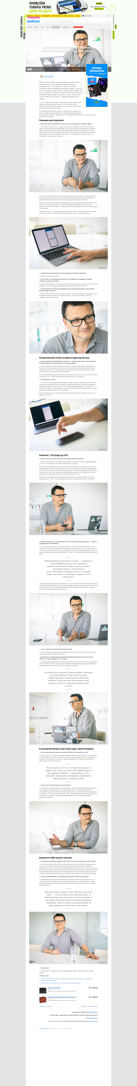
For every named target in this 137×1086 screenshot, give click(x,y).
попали (85, 752)
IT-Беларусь (52, 1028)
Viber (95, 1015)
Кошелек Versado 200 (54, 988)
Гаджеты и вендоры (44, 1028)
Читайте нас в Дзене (91, 1018)
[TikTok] (107, 27)
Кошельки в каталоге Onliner (89, 1006)
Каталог (61, 1028)
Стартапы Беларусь (67, 1028)
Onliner (57, 1028)
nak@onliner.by (94, 1021)
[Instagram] (102, 27)
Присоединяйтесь (92, 1012)
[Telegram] (99, 27)
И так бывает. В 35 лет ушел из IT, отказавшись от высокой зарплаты (60, 983)
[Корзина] (108, 21)
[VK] (105, 27)
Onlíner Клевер (87, 16)
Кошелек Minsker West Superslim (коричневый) (62, 997)
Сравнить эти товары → (46, 1006)
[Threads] (109, 27)
